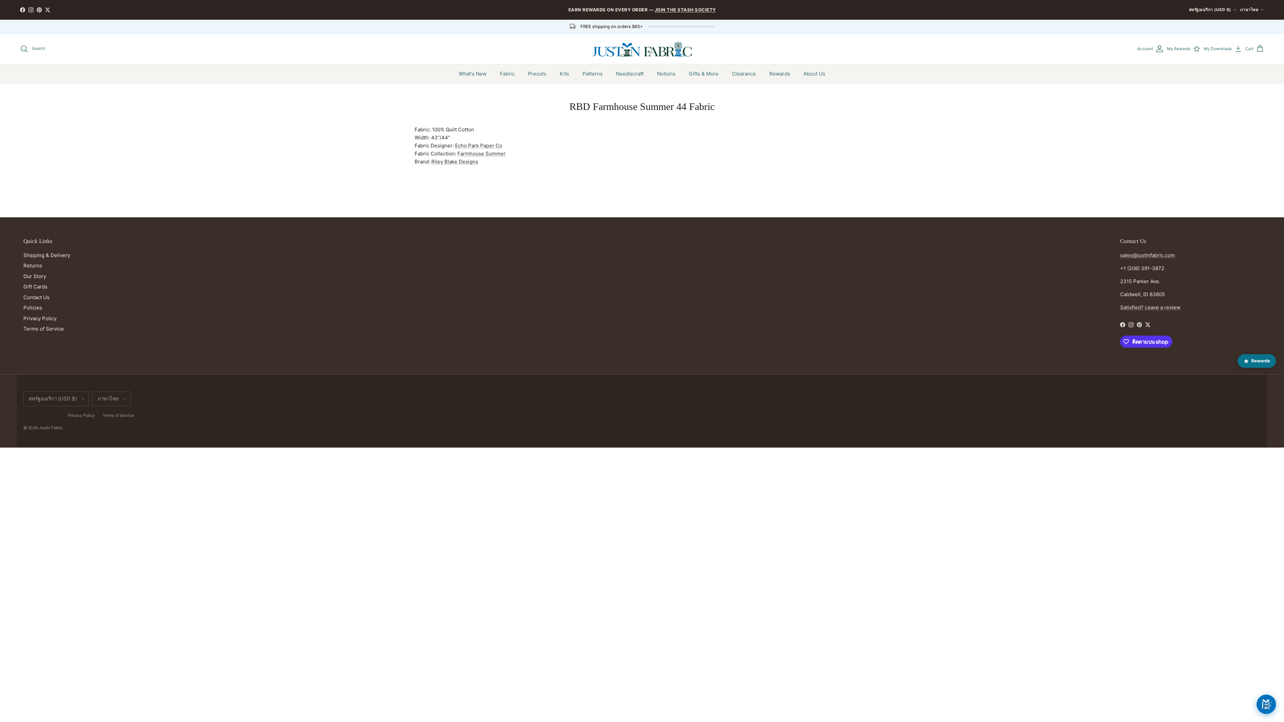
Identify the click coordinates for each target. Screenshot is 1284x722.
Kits (564, 74)
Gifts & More (704, 74)
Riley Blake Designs (454, 161)
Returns (32, 265)
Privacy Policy (40, 318)
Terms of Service (43, 329)
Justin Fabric (51, 427)
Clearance (744, 74)
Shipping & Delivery (46, 255)
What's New (473, 74)
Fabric (507, 74)
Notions (666, 74)
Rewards (779, 74)
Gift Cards (35, 286)
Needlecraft (630, 74)
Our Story (34, 276)
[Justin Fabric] (642, 48)
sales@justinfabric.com (1147, 255)
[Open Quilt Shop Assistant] (1266, 704)
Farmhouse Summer (481, 153)
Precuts (537, 74)
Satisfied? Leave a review (1150, 307)
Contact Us (36, 297)
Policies (32, 308)
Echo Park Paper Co (478, 145)
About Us (814, 74)
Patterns (592, 74)
